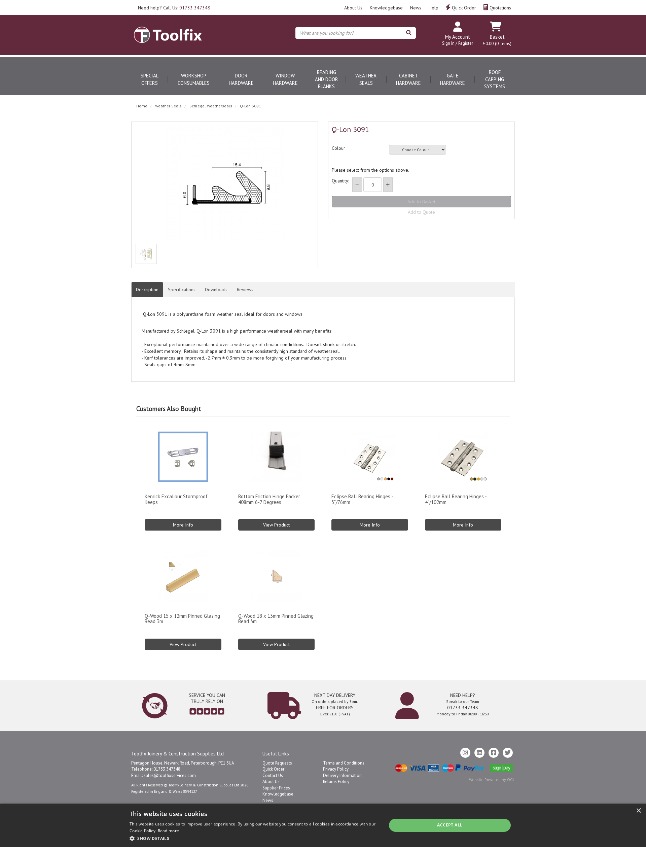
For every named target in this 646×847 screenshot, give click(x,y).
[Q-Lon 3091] (224, 184)
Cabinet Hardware (408, 79)
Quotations (499, 8)
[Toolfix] (168, 29)
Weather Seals (366, 79)
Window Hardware (285, 79)
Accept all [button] (449, 825)
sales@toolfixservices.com (170, 775)
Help (433, 8)
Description (147, 289)
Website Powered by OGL (492, 779)
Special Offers (149, 79)
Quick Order (463, 8)
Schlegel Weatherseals (210, 105)
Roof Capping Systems (494, 79)
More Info (183, 525)
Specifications (181, 289)
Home (141, 105)
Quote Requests (277, 763)
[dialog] (323, 825)
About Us (353, 8)
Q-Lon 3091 (250, 105)
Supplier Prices (276, 788)
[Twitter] (508, 753)
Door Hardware (241, 79)
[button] (254, 838)
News (415, 8)
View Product (276, 525)
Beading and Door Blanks (326, 79)
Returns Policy (336, 781)
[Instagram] (465, 753)
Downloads (216, 289)
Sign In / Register (457, 43)
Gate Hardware (452, 79)
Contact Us (272, 775)
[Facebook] (494, 753)
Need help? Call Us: (174, 8)
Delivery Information (342, 775)
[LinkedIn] (479, 753)
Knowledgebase (386, 8)
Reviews (245, 289)
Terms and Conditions (343, 763)
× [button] (638, 810)
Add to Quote (421, 212)
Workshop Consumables (194, 79)
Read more (168, 831)
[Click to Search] (409, 33)
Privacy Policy (336, 769)
